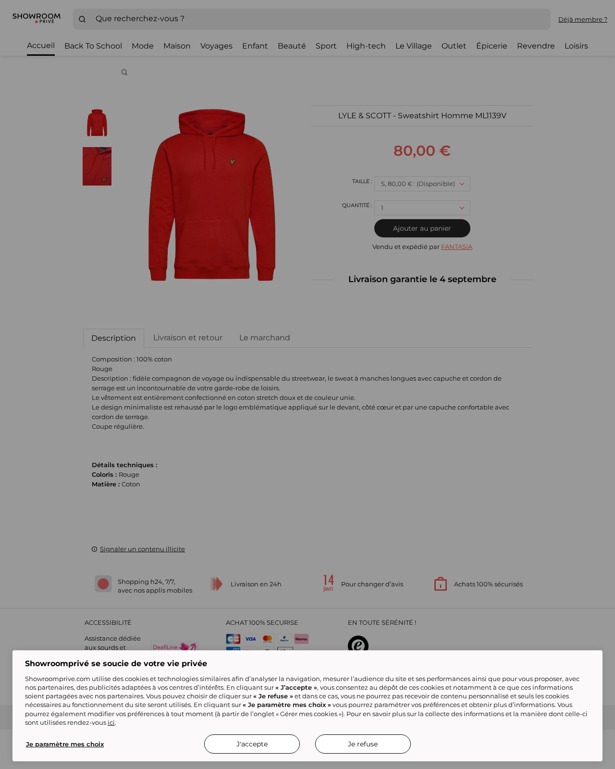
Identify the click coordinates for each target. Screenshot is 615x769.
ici (111, 722)
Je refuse (363, 744)
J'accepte (252, 744)
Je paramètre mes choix (65, 744)
